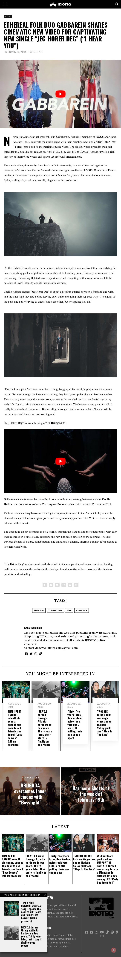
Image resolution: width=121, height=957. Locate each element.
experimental (55, 610)
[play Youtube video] (60, 94)
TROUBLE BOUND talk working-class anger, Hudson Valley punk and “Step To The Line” (104, 723)
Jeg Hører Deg (106, 142)
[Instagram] (36, 654)
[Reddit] (70, 585)
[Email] (76, 585)
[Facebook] (45, 585)
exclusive (39, 610)
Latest (7, 16)
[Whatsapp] (63, 585)
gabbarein (81, 610)
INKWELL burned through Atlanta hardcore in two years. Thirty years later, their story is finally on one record (31, 936)
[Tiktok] (107, 932)
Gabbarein (62, 137)
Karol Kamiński (33, 628)
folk (69, 610)
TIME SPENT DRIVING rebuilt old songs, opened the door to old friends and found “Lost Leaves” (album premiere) (31, 912)
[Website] (40, 654)
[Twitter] (57, 585)
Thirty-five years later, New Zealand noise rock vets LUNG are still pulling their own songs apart (74, 724)
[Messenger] (51, 585)
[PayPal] (117, 932)
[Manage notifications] (113, 950)
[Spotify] (112, 932)
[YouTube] (101, 932)
